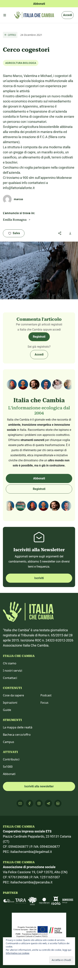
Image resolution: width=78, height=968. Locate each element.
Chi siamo (9, 663)
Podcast (46, 695)
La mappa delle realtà (17, 727)
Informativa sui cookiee (17, 953)
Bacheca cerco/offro (17, 735)
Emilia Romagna (14, 219)
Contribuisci (11, 759)
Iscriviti (39, 578)
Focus (44, 703)
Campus (8, 742)
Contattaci (10, 678)
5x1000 (8, 767)
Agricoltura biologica (20, 62)
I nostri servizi (12, 671)
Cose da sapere (13, 695)
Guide (7, 710)
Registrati (39, 336)
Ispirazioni (10, 703)
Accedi (67, 15)
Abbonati (39, 478)
